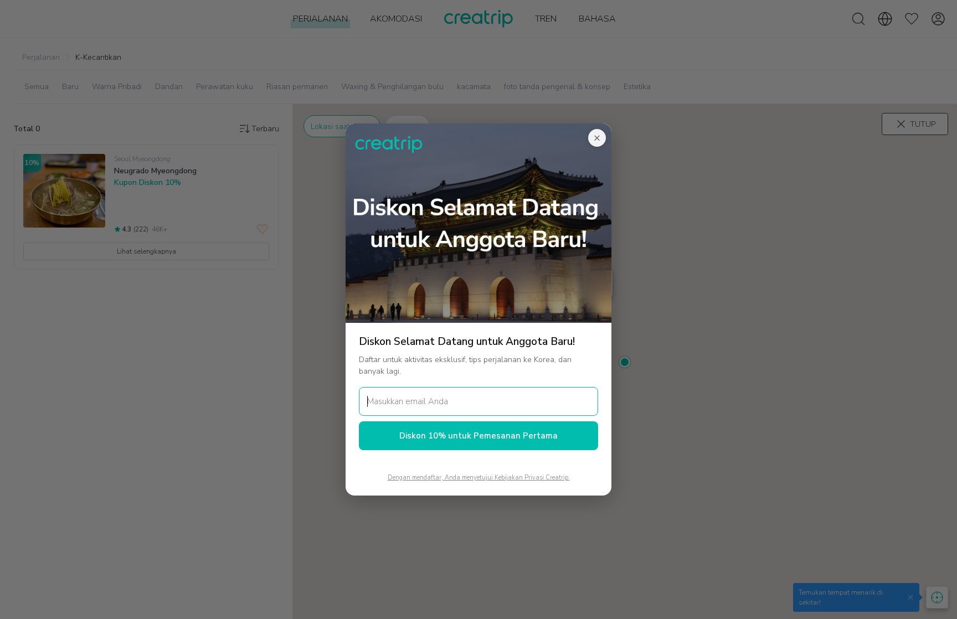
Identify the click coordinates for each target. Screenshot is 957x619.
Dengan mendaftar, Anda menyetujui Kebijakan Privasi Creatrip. (479, 477)
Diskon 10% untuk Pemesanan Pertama (478, 435)
